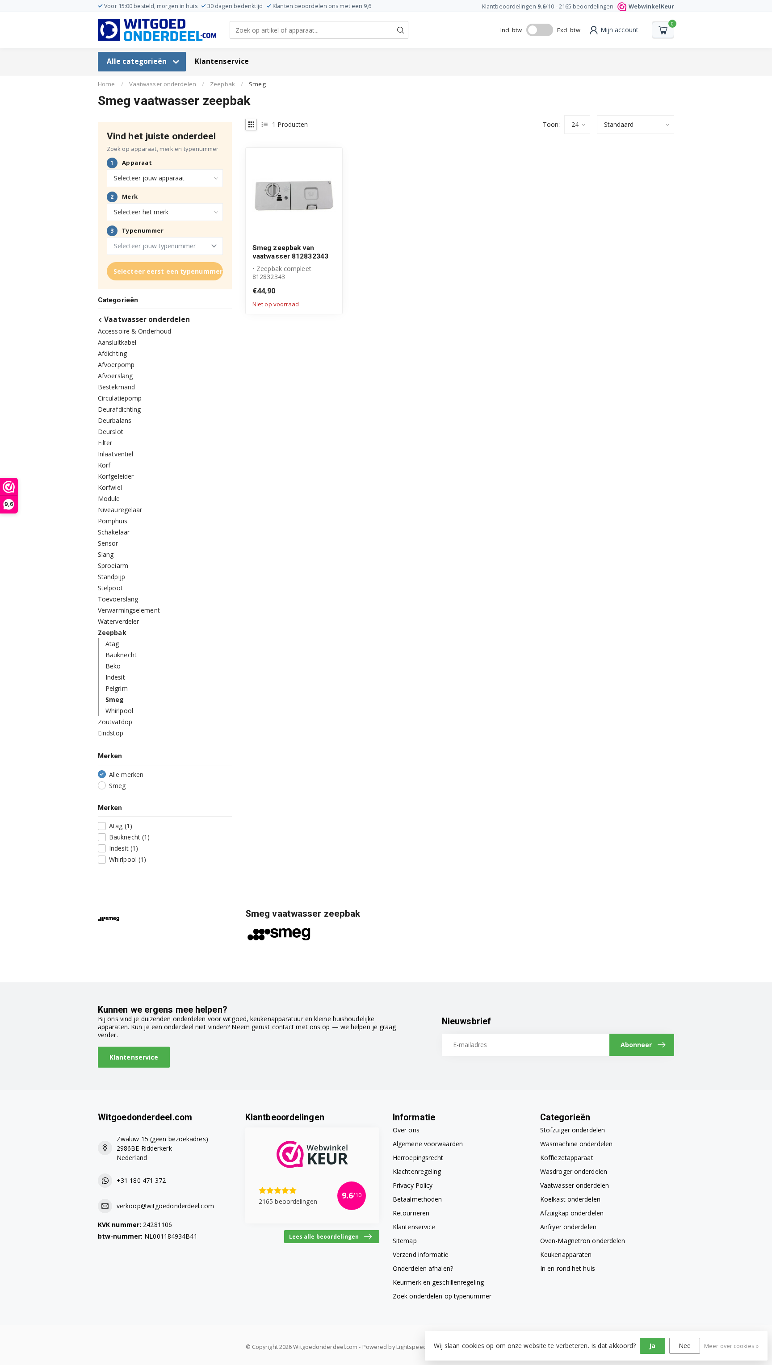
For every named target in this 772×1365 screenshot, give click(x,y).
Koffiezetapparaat (566, 1157)
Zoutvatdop (115, 722)
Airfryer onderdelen (568, 1227)
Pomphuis (112, 521)
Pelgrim (116, 688)
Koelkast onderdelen (570, 1199)
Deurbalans (114, 420)
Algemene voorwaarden (428, 1144)
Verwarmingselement (129, 610)
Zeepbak (222, 84)
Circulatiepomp (120, 398)
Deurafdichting (119, 409)
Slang (106, 554)
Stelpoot (110, 588)
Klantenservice (222, 61)
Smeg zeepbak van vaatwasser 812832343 (290, 252)
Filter (105, 442)
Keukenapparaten (566, 1254)
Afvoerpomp (116, 364)
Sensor (108, 543)
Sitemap (405, 1240)
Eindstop (110, 733)
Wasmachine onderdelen (576, 1144)
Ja (652, 1345)
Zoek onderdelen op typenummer (442, 1296)
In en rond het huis (567, 1268)
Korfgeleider (116, 476)
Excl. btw (568, 30)
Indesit (115, 677)
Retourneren (411, 1213)
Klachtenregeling (417, 1171)
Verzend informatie (421, 1254)
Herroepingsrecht (418, 1157)
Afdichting (112, 353)
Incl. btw (511, 30)
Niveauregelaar (120, 509)
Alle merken (126, 774)
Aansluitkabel (117, 342)
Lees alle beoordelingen (324, 1236)
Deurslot (110, 431)
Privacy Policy (412, 1185)
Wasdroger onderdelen (573, 1171)
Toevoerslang (118, 599)
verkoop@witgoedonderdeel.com (165, 1206)
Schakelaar (114, 532)
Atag (112, 643)
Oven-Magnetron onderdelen (582, 1240)
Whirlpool (119, 710)
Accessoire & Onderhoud (134, 331)
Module (109, 498)
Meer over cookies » (731, 1346)
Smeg (257, 84)
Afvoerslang (115, 376)
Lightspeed (411, 1347)
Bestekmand (116, 387)
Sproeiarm (113, 565)
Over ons (406, 1130)
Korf (104, 465)
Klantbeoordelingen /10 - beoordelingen (578, 6)
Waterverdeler (118, 621)
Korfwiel (110, 487)
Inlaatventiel (115, 454)
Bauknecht (121, 655)
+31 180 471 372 (141, 1180)
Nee (685, 1345)
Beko (113, 666)
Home (106, 84)
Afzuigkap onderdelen (572, 1213)
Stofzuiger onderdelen (572, 1130)
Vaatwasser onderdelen (162, 84)
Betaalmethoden (417, 1199)
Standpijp (111, 576)
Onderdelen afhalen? (423, 1268)
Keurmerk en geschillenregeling (438, 1282)
